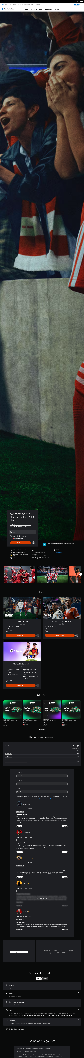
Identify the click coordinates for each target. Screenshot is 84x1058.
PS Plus (19, 4)
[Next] (80, 574)
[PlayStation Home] (2, 4)
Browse (57, 9)
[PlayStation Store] (8, 9)
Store (6, 4)
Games (14, 4)
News (32, 4)
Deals (40, 9)
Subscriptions (48, 9)
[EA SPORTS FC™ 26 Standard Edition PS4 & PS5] (19, 574)
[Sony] (80, 2)
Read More (19, 823)
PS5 (10, 4)
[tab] (39, 978)
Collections (34, 9)
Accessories (26, 4)
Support (37, 4)
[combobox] (42, 775)
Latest (26, 9)
